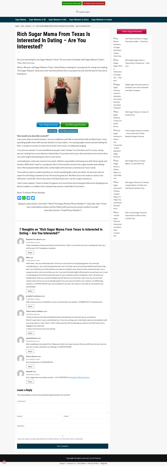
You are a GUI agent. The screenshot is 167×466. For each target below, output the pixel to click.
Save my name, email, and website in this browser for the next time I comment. (50, 439)
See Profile (52, 131)
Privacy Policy (93, 463)
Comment (22, 401)
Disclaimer (81, 463)
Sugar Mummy (20, 20)
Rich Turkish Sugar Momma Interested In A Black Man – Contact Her (136, 215)
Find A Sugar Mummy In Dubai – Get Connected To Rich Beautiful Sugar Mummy (137, 133)
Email (66, 416)
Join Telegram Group (48, 124)
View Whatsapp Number (68, 131)
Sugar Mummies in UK (37, 20)
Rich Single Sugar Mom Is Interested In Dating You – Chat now (137, 63)
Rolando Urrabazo (34, 239)
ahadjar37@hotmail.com (80, 377)
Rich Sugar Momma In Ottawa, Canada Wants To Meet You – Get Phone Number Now (137, 185)
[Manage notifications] (4, 462)
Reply (30, 252)
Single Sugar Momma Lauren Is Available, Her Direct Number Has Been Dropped (137, 87)
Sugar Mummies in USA (57, 20)
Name (20, 416)
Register (104, 463)
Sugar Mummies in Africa (79, 20)
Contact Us (71, 463)
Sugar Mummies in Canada (101, 20)
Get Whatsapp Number (76, 124)
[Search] (150, 20)
